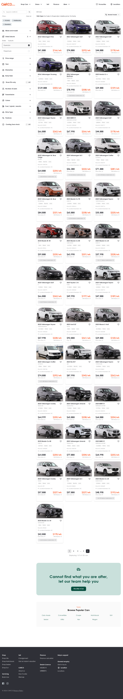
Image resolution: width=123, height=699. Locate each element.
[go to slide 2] (48, 32)
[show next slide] (60, 28)
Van (78, 619)
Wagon (94, 619)
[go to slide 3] (49, 32)
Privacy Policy (18, 691)
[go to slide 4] (51, 32)
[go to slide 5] (52, 32)
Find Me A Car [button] (79, 589)
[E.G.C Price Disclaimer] (70, 340)
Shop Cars (24, 4)
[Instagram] (7, 683)
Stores (37, 4)
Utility (62, 619)
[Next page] (88, 551)
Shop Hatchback (8, 661)
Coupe (78, 615)
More (65, 4)
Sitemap (21, 677)
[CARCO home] (8, 4)
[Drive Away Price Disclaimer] (44, 52)
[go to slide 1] (46, 32)
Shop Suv (5, 668)
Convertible (62, 615)
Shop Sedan (6, 664)
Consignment (23, 658)
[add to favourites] (60, 36)
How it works (23, 674)
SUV (111, 615)
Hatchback (95, 615)
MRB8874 (43, 671)
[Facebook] (3, 683)
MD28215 (43, 668)
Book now (5, 677)
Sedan (46, 619)
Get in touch (62, 664)
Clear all (28, 16)
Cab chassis (46, 615)
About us (22, 671)
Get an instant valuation (27, 661)
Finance (56, 4)
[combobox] (14, 12)
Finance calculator (46, 658)
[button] (29, 12)
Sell (48, 4)
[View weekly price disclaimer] (61, 52)
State (4, 41)
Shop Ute (5, 658)
